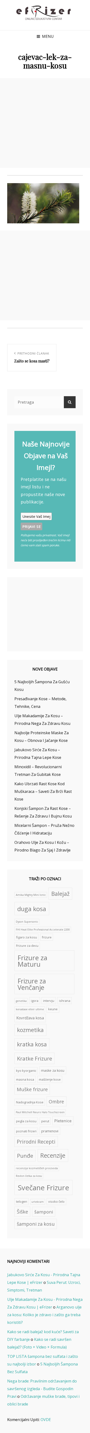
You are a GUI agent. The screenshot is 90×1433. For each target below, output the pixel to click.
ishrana (64, 1001)
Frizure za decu (27, 945)
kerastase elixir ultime (30, 1009)
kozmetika (30, 1030)
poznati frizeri (26, 1131)
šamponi (43, 1212)
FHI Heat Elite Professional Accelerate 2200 (43, 929)
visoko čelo (56, 1201)
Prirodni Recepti (36, 1141)
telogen (21, 1201)
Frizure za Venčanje (32, 984)
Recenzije (52, 1155)
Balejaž (60, 893)
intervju (48, 1001)
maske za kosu (52, 1070)
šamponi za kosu (36, 1224)
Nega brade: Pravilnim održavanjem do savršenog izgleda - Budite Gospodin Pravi (42, 1388)
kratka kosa (32, 1044)
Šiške (22, 1211)
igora (34, 1001)
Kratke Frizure (34, 1058)
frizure (47, 937)
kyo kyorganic (26, 1070)
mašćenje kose (50, 1079)
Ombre (56, 1101)
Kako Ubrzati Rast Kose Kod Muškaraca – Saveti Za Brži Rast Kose (43, 791)
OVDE (46, 1419)
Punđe (25, 1155)
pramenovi (49, 1130)
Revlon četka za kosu (29, 1176)
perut (45, 1121)
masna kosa (25, 1079)
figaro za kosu (26, 937)
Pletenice (63, 1120)
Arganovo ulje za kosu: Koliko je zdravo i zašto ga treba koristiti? (44, 1314)
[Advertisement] (45, 123)
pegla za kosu (26, 1121)
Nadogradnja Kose (29, 1102)
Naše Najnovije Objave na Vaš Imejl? (46, 455)
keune (53, 1009)
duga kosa (31, 908)
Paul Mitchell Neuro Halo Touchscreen (40, 1112)
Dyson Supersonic (27, 921)
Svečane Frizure (43, 1187)
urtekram (37, 1201)
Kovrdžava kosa (30, 1018)
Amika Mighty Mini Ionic (31, 895)
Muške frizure (32, 1089)
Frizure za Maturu (32, 961)
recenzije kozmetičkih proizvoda (37, 1168)
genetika (21, 1001)
